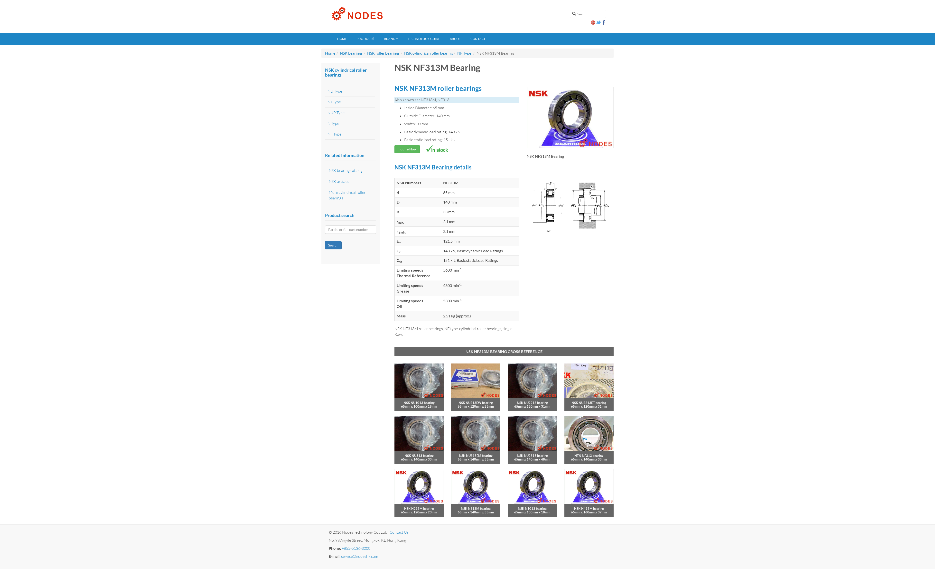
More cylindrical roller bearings (347, 195)
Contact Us (399, 532)
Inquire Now (407, 149)
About (455, 39)
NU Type (334, 91)
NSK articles (339, 181)
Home (342, 39)
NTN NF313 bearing (588, 456)
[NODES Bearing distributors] (357, 14)
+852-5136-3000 (356, 548)
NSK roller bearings (383, 53)
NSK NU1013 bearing (419, 403)
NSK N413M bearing (589, 508)
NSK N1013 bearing (532, 508)
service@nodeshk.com (359, 556)
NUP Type (336, 112)
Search (333, 245)
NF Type (464, 53)
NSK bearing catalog (346, 170)
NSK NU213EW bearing (476, 403)
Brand (390, 39)
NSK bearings (351, 53)
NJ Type (334, 101)
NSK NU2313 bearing (532, 456)
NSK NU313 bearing (419, 456)
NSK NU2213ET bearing (589, 403)
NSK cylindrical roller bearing (428, 53)
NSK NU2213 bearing (532, 403)
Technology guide (424, 39)
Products (365, 39)
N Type (333, 123)
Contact (478, 39)
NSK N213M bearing (419, 508)
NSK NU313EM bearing (476, 456)
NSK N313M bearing (476, 508)
